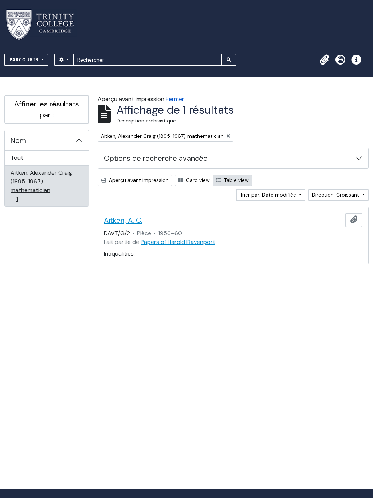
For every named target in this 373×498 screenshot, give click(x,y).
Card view (197, 180)
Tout (17, 158)
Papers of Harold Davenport (178, 242)
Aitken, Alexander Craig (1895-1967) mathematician (41, 185)
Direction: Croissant (336, 194)
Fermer (175, 99)
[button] (324, 60)
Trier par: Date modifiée (269, 194)
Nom (18, 140)
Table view (236, 180)
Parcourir (24, 60)
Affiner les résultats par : (46, 109)
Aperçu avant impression (138, 180)
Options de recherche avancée (156, 158)
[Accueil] (44, 25)
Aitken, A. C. (123, 220)
